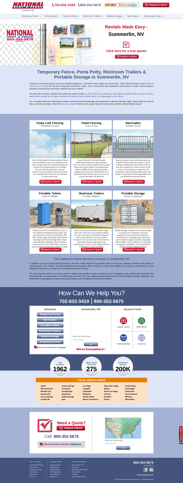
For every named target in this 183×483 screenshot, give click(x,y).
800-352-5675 (90, 5)
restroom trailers (145, 93)
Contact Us (53, 476)
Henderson (64, 96)
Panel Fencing (91, 124)
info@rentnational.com (145, 475)
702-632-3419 (64, 5)
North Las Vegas (98, 96)
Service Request (55, 474)
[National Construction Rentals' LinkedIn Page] (151, 470)
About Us (32, 476)
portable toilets (130, 93)
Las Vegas (54, 96)
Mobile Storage (114, 16)
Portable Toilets (50, 194)
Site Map (74, 474)
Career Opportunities (78, 476)
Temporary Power (152, 16)
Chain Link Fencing (49, 124)
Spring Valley (84, 96)
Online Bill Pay (54, 467)
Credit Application (55, 472)
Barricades (133, 16)
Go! (91, 344)
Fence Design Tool (77, 465)
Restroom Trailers (92, 16)
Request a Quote (128, 56)
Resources (75, 467)
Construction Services (36, 465)
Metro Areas (33, 474)
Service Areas (34, 472)
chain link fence (94, 93)
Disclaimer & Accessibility (79, 469)
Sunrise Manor (117, 96)
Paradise (74, 96)
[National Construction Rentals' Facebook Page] (146, 470)
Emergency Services (36, 469)
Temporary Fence (30, 16)
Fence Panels (50, 16)
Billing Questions (55, 469)
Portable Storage (133, 194)
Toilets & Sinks (70, 16)
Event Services (34, 467)
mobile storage (40, 96)
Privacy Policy (76, 472)
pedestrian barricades (112, 93)
